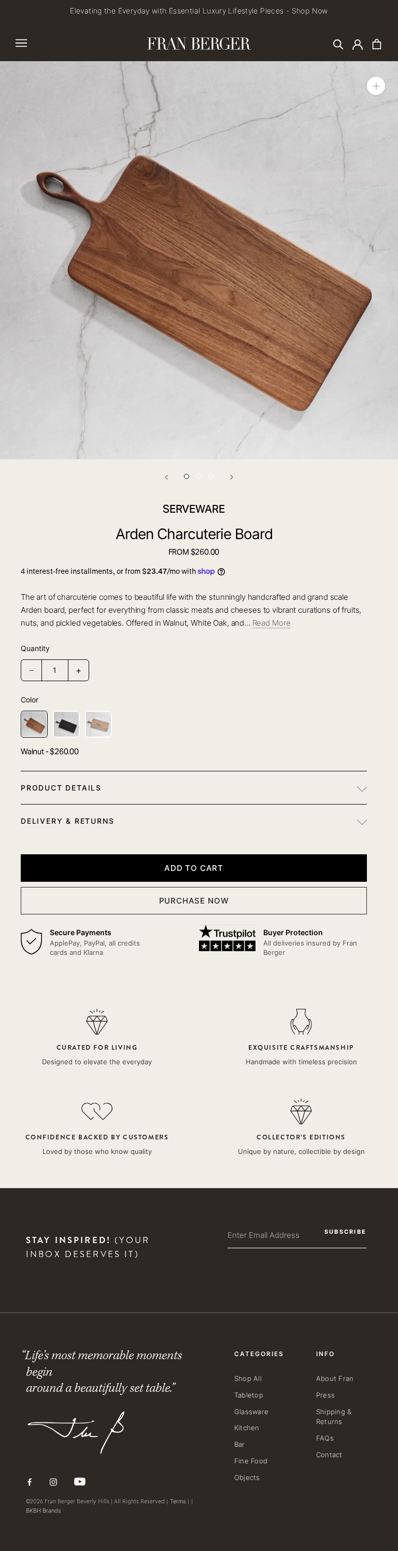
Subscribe (214, 824)
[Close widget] (393, 700)
